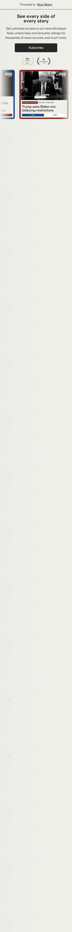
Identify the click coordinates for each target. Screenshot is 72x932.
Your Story (44, 4)
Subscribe (36, 48)
